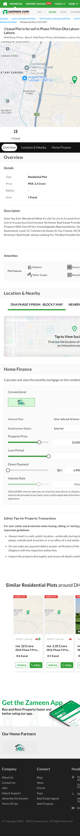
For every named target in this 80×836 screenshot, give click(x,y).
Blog (39, 777)
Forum (41, 788)
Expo (40, 793)
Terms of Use (10, 803)
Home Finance (61, 147)
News (40, 782)
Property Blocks (38, 3)
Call (37, 665)
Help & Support (11, 793)
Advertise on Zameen (15, 798)
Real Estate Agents (48, 798)
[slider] (39, 442)
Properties (16, 4)
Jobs (4, 788)
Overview (9, 147)
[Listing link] (28, 633)
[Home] (5, 4)
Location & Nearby (33, 147)
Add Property (45, 803)
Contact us (8, 782)
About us (7, 777)
